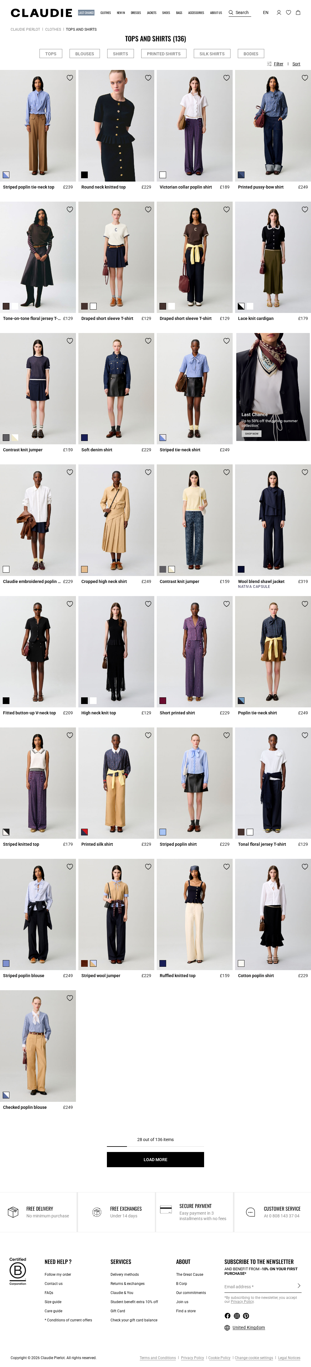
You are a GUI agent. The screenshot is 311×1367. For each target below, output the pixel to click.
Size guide (53, 1302)
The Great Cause (189, 1274)
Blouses (84, 53)
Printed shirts (164, 53)
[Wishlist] (70, 78)
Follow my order (58, 1274)
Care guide (53, 1311)
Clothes (53, 29)
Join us (182, 1302)
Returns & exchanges (128, 1284)
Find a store (186, 1311)
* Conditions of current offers (68, 1320)
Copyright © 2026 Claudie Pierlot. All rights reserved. (54, 1358)
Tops (50, 53)
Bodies (251, 53)
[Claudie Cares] (17, 1271)
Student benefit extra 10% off (134, 1302)
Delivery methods (125, 1274)
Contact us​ (54, 1284)
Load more (155, 1159)
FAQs (49, 1293)
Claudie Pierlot (25, 29)
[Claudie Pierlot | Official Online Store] (41, 13)
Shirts (120, 53)
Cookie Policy (219, 1358)
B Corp (181, 1284)
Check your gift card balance (134, 1320)
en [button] (265, 12)
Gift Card (118, 1311)
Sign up (299, 1286)
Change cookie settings (254, 1358)
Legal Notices (288, 1358)
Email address (237, 1286)
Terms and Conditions (158, 1358)
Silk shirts (212, 53)
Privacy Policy (192, 1358)
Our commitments (191, 1293)
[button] (86, 12)
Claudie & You (122, 1293)
